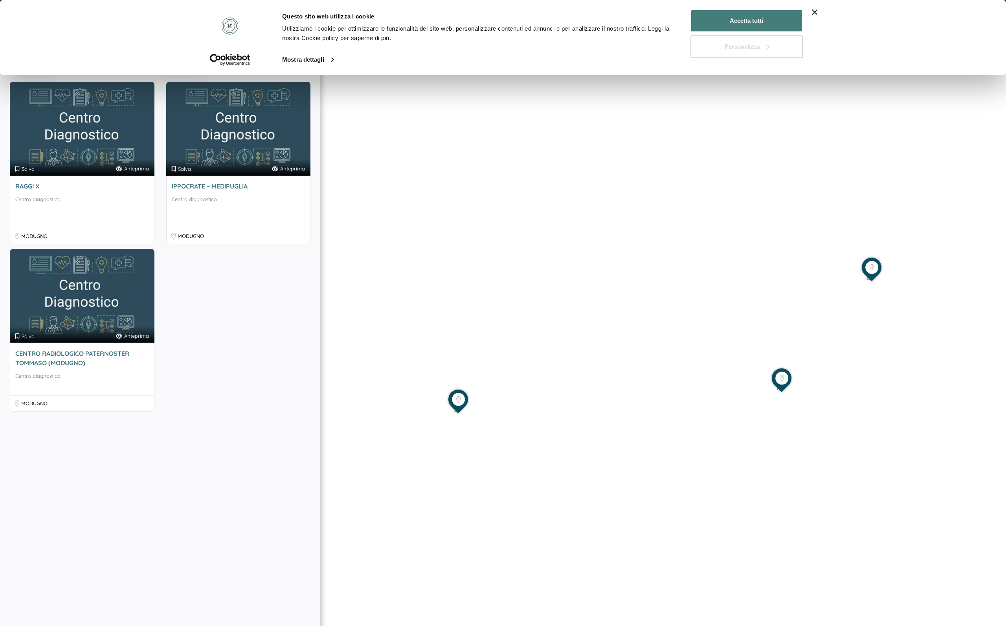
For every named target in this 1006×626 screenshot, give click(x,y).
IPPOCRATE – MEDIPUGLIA (210, 186)
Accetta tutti (746, 20)
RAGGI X (27, 186)
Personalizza (742, 46)
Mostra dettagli (303, 59)
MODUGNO (34, 236)
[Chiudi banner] (814, 12)
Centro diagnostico (38, 199)
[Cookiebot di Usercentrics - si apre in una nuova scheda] (230, 60)
